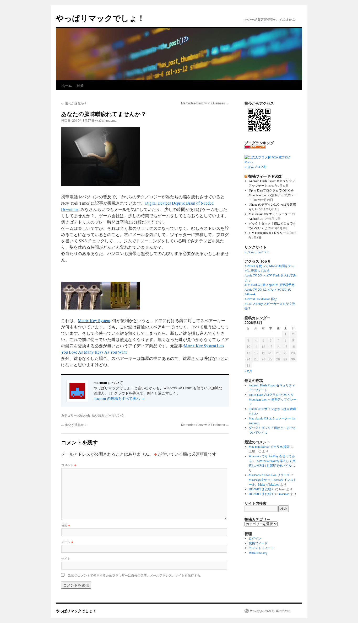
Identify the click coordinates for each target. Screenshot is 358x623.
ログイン (255, 538)
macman (112, 120)
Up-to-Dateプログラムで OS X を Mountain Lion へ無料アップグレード (272, 195)
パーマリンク (114, 415)
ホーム (67, 85)
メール (67, 541)
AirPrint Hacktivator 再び (261, 299)
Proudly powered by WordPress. (270, 611)
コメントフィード (261, 548)
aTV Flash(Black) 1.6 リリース (269, 233)
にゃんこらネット (257, 251)
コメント (68, 464)
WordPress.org (258, 552)
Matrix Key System (94, 320)
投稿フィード (258, 543)
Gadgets (84, 415)
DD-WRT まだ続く (261, 489)
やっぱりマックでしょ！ (100, 17)
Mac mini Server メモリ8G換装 (269, 446)
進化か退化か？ (74, 103)
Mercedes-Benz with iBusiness (205, 103)
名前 (65, 525)
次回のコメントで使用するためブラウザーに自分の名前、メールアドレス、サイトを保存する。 (135, 575)
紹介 (80, 85)
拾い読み (98, 415)
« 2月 (248, 371)
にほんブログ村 (256, 166)
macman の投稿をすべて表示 (119, 398)
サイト (65, 558)
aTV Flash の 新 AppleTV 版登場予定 (270, 285)
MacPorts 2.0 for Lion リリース (269, 475)
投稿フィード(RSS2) (265, 176)
